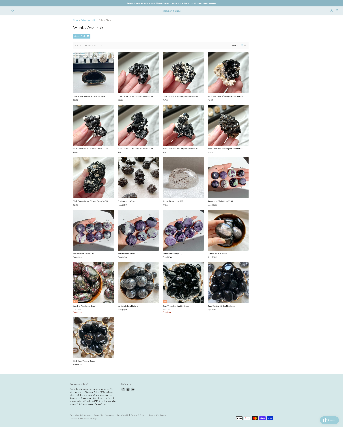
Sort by (78, 45)
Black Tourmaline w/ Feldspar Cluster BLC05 (90, 148)
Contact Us (98, 415)
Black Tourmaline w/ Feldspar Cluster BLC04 (135, 148)
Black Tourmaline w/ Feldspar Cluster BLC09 (135, 96)
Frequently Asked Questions (80, 415)
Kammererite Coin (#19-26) (83, 253)
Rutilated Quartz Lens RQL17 (174, 201)
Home (75, 20)
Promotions (109, 415)
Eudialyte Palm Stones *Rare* (84, 306)
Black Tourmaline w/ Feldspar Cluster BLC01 (90, 201)
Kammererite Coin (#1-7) (172, 253)
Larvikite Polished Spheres (128, 306)
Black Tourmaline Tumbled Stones (176, 306)
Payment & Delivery (138, 415)
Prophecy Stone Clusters (127, 201)
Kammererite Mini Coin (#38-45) (220, 201)
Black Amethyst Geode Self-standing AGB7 (89, 96)
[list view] (245, 45)
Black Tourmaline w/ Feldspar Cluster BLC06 (225, 96)
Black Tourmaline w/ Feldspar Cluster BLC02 (225, 148)
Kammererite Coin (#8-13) (128, 253)
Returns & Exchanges (157, 415)
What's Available (88, 20)
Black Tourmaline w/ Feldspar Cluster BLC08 (180, 96)
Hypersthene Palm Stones (217, 253)
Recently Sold (122, 415)
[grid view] (241, 45)
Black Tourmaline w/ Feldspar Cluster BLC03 (180, 148)
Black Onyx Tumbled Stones (84, 361)
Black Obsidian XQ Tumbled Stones (221, 306)
